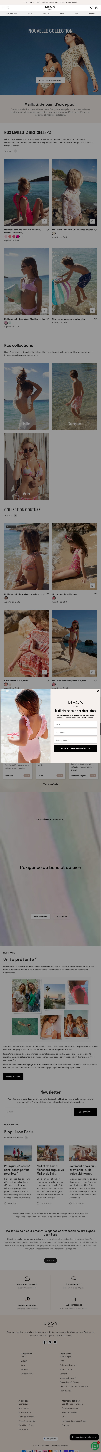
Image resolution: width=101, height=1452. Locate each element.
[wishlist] (91, 7)
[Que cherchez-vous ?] (8, 8)
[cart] (96, 8)
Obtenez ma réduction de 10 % (75, 748)
